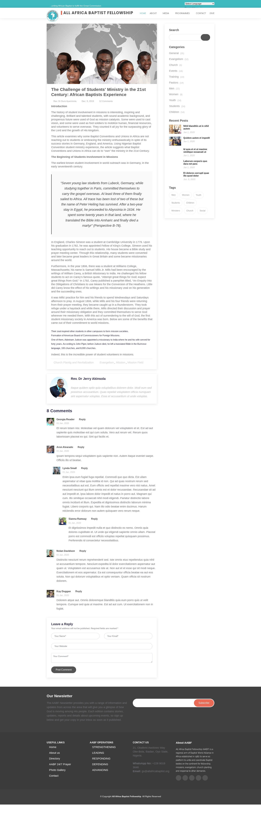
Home (52, 747)
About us (54, 752)
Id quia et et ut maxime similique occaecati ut (195, 150)
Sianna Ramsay (78, 519)
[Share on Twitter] (144, 362)
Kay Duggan (63, 591)
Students (177, 106)
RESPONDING (101, 758)
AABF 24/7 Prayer (60, 764)
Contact (53, 775)
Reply (82, 419)
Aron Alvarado (64, 447)
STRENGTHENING (104, 747)
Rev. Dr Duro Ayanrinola (64, 101)
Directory (54, 758)
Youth (175, 100)
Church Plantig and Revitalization (74, 362)
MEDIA (166, 13)
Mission (120, 362)
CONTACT (201, 13)
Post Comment (64, 669)
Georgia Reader (65, 419)
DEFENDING (100, 764)
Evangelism (107, 362)
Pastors (176, 82)
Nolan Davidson (65, 551)
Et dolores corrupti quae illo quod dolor (196, 174)
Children (177, 111)
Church (175, 64)
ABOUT (153, 13)
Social (202, 210)
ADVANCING (100, 770)
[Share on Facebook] (148, 362)
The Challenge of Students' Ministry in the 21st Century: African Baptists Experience (98, 92)
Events (176, 70)
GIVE (212, 13)
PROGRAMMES (182, 13)
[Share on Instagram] (151, 362)
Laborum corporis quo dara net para (195, 162)
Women (176, 94)
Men (174, 88)
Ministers (175, 210)
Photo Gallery (57, 770)
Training (176, 76)
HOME (143, 13)
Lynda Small (70, 468)
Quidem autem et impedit (196, 138)
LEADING (98, 752)
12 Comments (106, 101)
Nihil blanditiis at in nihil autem (196, 127)
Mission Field (135, 362)
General (176, 53)
